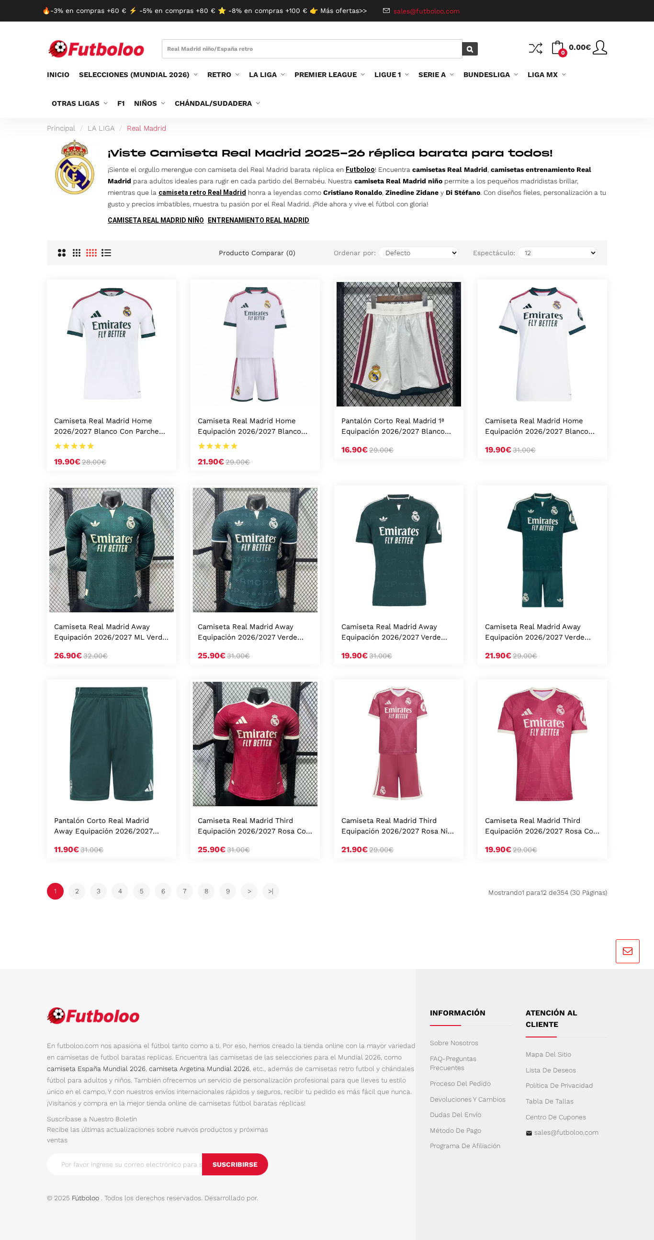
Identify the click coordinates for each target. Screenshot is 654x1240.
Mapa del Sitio (548, 1054)
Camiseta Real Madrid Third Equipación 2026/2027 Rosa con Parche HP (541, 826)
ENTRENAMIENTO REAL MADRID (258, 220)
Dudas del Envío (455, 1114)
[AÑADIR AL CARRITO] (99, 396)
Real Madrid (146, 128)
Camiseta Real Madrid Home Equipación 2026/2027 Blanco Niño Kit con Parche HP (249, 427)
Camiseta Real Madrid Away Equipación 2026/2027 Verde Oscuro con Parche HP (391, 632)
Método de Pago (455, 1130)
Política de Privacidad (559, 1085)
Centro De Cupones (556, 1117)
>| (270, 891)
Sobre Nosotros (454, 1043)
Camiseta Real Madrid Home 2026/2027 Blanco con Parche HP (106, 427)
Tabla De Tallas (550, 1101)
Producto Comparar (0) (257, 253)
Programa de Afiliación (465, 1146)
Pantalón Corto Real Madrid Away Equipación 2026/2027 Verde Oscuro (103, 826)
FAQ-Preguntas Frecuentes (453, 1063)
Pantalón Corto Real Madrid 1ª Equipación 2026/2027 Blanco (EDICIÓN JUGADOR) (393, 427)
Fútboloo (85, 1198)
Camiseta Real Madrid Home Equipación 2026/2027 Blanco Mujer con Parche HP (536, 427)
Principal (61, 128)
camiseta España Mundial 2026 (96, 1068)
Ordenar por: (355, 253)
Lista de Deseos (551, 1070)
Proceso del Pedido (460, 1083)
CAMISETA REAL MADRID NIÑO (156, 220)
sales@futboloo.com (566, 1132)
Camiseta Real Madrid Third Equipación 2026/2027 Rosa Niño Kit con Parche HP (398, 826)
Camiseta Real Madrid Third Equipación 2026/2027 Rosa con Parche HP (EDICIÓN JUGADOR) (254, 826)
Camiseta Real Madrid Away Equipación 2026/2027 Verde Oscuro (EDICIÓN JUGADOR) (247, 632)
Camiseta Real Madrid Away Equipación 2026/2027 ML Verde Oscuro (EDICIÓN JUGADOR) (110, 632)
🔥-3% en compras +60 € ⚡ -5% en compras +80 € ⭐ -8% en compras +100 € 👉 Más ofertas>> (204, 10)
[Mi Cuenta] (600, 51)
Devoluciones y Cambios (468, 1099)
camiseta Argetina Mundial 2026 (199, 1068)
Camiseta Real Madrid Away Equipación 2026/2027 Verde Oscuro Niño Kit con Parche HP (539, 632)
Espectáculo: (494, 253)
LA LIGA (101, 128)
